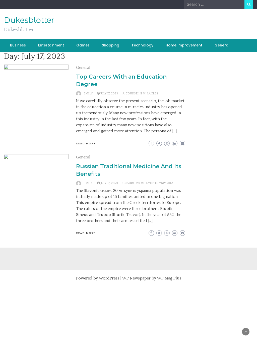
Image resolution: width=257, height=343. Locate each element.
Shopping (110, 45)
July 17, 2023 (109, 93)
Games (83, 45)
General (222, 45)
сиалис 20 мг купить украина (147, 183)
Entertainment (51, 45)
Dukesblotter (29, 20)
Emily (88, 93)
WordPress (109, 278)
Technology (142, 45)
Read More (85, 143)
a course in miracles (140, 93)
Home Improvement (184, 45)
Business (18, 45)
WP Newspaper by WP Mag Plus (151, 278)
